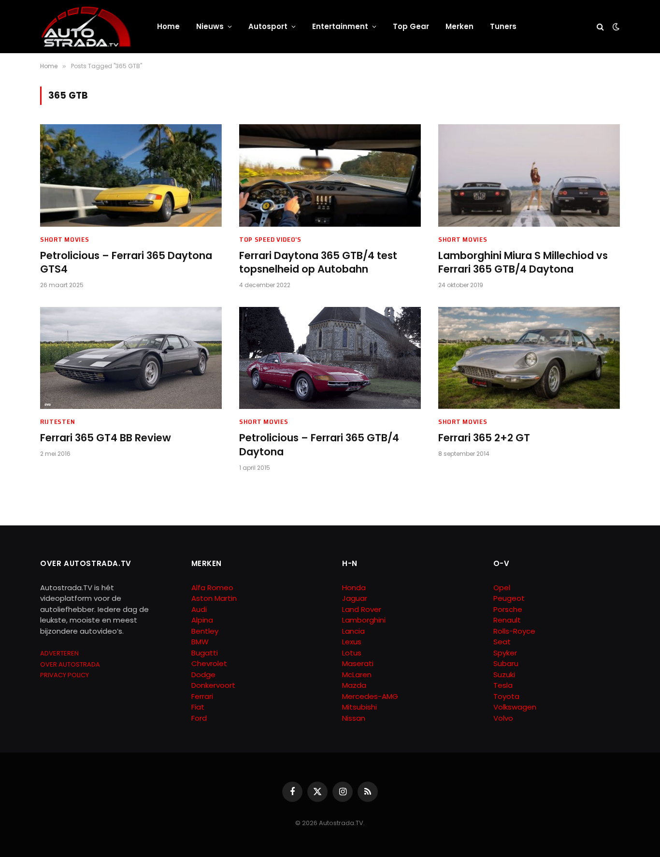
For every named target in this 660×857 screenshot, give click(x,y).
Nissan (353, 718)
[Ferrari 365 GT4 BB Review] (131, 358)
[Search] (600, 27)
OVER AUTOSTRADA (70, 664)
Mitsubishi (359, 707)
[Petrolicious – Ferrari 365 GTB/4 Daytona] (330, 358)
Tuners (503, 26)
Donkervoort (213, 685)
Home (168, 26)
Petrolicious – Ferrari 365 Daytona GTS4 (126, 262)
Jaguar (354, 598)
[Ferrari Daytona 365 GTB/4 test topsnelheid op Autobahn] (330, 175)
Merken (459, 26)
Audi (199, 609)
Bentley (204, 631)
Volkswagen (514, 707)
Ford (199, 718)
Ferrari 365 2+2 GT (484, 438)
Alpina (202, 620)
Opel (501, 587)
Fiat (197, 707)
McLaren (357, 674)
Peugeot (509, 598)
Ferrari (202, 696)
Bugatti (204, 653)
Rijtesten (57, 422)
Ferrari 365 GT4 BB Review (105, 438)
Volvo (503, 718)
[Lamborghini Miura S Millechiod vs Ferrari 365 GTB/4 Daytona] (529, 175)
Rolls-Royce (514, 631)
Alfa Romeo (213, 587)
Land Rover (361, 609)
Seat (502, 642)
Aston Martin (214, 598)
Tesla (503, 685)
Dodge (203, 674)
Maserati (357, 663)
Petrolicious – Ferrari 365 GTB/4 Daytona (319, 445)
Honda (354, 587)
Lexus (351, 642)
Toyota (506, 696)
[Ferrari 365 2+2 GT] (529, 358)
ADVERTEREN (59, 653)
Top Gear (411, 26)
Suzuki (504, 674)
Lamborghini (364, 620)
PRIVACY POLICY (64, 675)
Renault (507, 620)
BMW (200, 642)
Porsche (507, 609)
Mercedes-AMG (370, 696)
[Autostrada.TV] (86, 26)
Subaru (505, 663)
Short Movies (64, 239)
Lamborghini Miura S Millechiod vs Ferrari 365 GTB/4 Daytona (523, 262)
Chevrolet (209, 663)
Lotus (351, 653)
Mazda (354, 685)
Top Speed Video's (270, 239)
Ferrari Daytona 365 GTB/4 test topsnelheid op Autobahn (318, 262)
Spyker (505, 653)
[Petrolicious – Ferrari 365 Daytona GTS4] (131, 175)
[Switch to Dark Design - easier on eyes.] (615, 26)
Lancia (353, 631)
